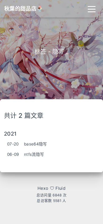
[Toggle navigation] (92, 8)
